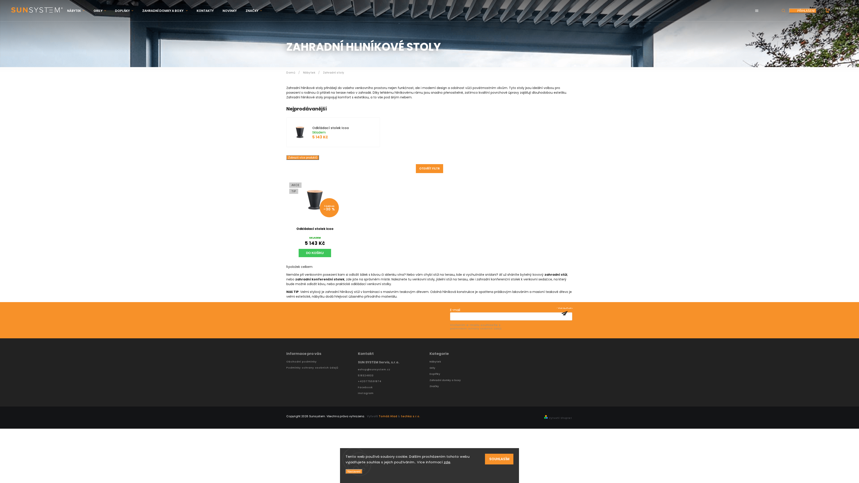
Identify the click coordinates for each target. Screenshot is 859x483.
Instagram (366, 393)
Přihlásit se (565, 313)
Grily (433, 368)
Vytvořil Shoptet (560, 418)
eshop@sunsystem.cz (374, 369)
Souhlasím (499, 459)
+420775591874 (369, 381)
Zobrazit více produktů (302, 157)
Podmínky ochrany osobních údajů (312, 367)
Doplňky (435, 374)
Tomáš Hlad (388, 416)
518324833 (366, 375)
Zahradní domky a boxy (445, 380)
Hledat (783, 11)
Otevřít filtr (429, 168)
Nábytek (435, 361)
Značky (434, 386)
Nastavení (354, 471)
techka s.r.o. (410, 416)
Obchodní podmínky (301, 361)
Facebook (365, 387)
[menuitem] (78, 10)
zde (447, 462)
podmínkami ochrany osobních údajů (476, 328)
